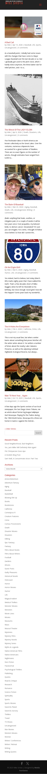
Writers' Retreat (11, 744)
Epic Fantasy (9, 542)
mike (9, 45)
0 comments (23, 47)
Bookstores (9, 505)
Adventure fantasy (12, 483)
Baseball (27, 45)
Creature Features (12, 516)
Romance (8, 688)
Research (8, 684)
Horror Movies (10, 587)
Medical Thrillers (11, 602)
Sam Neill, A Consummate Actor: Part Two (21, 458)
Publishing (9, 673)
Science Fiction (10, 692)
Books (7, 501)
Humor (7, 273)
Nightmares (9, 658)
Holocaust (9, 580)
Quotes (7, 677)
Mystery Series (10, 643)
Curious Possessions (13, 524)
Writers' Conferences (13, 740)
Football (8, 557)
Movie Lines (9, 613)
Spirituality (9, 696)
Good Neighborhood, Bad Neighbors (19, 443)
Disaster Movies (11, 531)
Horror (7, 584)
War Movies (9, 729)
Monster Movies (11, 606)
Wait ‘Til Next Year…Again (16, 396)
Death (26, 132)
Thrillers (8, 714)
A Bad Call (9, 42)
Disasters (33, 132)
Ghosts (7, 565)
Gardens (8, 561)
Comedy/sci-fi (10, 512)
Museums (8, 621)
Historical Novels (11, 576)
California (27, 329)
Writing (29, 210)
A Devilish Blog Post (12, 455)
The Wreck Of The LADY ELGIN (18, 130)
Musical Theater (11, 628)
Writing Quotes (10, 752)
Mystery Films (10, 636)
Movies (7, 617)
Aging (27, 207)
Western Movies (11, 733)
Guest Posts (9, 568)
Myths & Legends (11, 647)
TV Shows (8, 722)
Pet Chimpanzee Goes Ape (15, 451)
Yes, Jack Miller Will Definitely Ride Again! (20, 447)
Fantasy (8, 546)
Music (7, 625)
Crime (34, 329)
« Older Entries (10, 429)
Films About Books (12, 550)
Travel (7, 718)
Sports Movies (10, 703)
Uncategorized (10, 47)
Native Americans (11, 654)
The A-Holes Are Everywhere (17, 327)
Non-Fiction (9, 662)
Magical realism (11, 598)
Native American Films (13, 651)
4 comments (33, 273)
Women (8, 737)
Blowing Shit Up (11, 497)
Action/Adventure (11, 479)
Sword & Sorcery (11, 711)
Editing (7, 539)
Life (33, 45)
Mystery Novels (11, 639)
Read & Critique (11, 681)
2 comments (23, 332)
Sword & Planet (11, 707)
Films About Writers (12, 554)
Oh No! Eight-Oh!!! (12, 267)
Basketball (9, 494)
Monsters (8, 610)
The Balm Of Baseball (14, 205)
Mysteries (8, 632)
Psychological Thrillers (13, 669)
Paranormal (9, 666)
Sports (38, 45)
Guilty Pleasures (11, 572)
